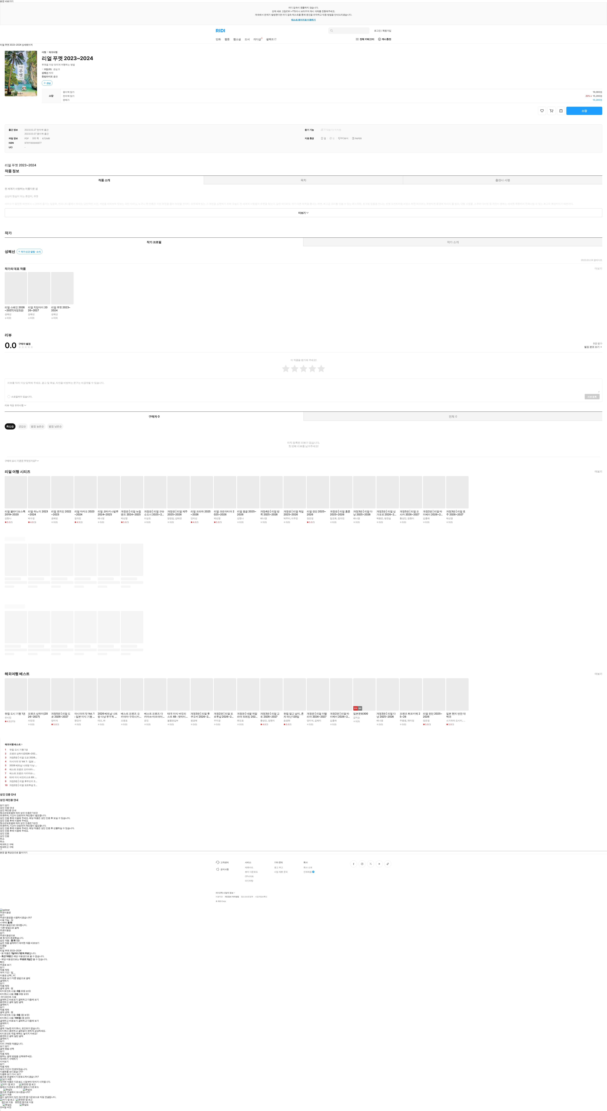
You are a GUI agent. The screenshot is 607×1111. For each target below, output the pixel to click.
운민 (146, 720)
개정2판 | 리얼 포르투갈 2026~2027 (223, 715)
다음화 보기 (5, 1074)
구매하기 (13, 1059)
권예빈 (54, 518)
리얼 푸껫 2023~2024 (60, 309)
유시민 (8, 717)
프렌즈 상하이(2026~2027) (38, 715)
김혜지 (318, 720)
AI (104, 720)
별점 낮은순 (55, 426)
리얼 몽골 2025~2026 (246, 513)
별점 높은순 (37, 426)
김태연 (178, 518)
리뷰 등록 (592, 396)
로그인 (382, 30)
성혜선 (45, 72)
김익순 (356, 717)
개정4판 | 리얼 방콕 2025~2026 (269, 513)
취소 (2, 839)
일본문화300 (360, 713)
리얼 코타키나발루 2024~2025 (108, 513)
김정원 (466, 720)
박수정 (31, 518)
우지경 (217, 720)
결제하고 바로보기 (9, 999)
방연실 (387, 518)
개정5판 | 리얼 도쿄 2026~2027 (60, 715)
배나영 (101, 518)
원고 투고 (278, 867)
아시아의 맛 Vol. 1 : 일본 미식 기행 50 (84, 715)
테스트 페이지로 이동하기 (303, 19)
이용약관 (219, 897)
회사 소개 (308, 867)
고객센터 (225, 862)
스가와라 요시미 (454, 720)
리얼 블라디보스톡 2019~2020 (15, 513)
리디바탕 (249, 880)
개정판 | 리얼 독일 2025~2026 (294, 513)
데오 (100, 720)
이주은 (294, 518)
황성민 (403, 518)
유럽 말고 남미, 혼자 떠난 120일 (294, 715)
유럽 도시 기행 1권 (15, 713)
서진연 (31, 720)
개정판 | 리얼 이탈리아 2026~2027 (317, 715)
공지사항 (225, 869)
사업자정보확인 (261, 897)
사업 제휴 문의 (281, 872)
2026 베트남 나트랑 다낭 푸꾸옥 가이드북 (108, 715)
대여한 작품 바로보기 (29, 943)
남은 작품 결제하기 (9, 943)
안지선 (194, 518)
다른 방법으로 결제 (10, 928)
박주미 (287, 518)
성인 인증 (4, 833)
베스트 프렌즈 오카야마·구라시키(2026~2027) (130, 715)
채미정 (411, 720)
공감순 (22, 426)
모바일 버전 (5, 1107)
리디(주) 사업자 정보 (224, 893)
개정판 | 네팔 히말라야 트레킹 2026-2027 (247, 715)
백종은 (380, 518)
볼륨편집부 (172, 720)
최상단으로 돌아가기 (18, 852)
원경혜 (194, 720)
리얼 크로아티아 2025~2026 (224, 513)
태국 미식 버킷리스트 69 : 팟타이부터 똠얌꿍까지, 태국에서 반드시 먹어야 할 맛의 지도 (177, 715)
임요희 (333, 518)
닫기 (7, 1046)
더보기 (598, 268)
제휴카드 (249, 867)
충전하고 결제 (6, 1002)
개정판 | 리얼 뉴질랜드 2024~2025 (131, 513)
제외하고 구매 (6, 844)
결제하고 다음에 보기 (28, 999)
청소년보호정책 (247, 897)
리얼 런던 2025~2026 (316, 513)
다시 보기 (16, 1074)
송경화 (287, 720)
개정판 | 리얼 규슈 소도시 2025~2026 (154, 513)
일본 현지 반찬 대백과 (456, 715)
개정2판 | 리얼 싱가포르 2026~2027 (386, 513)
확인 (2, 962)
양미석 (54, 720)
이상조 (147, 518)
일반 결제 (18, 1002)
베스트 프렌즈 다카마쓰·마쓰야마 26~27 (154, 715)
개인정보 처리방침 (232, 897)
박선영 (124, 518)
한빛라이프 (47, 76)
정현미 (411, 518)
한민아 (77, 720)
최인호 (240, 720)
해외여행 (53, 52)
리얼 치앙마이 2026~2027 (37, 309)
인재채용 (308, 872)
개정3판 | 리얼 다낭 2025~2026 (362, 513)
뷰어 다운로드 (251, 872)
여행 (44, 52)
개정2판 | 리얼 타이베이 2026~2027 (432, 513)
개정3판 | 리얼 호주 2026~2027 (455, 513)
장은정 (310, 518)
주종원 (403, 720)
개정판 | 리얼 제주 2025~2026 (177, 513)
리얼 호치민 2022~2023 (61, 513)
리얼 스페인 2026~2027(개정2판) (15, 309)
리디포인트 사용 (8, 996)
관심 (48, 83)
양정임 (170, 518)
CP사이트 (249, 876)
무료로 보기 (5, 978)
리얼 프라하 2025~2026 (201, 513)
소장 (584, 110)
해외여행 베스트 (13, 744)
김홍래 (426, 518)
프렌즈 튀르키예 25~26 (410, 715)
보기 (2, 1046)
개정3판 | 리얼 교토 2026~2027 (269, 715)
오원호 (124, 720)
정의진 (77, 518)
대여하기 (4, 1059)
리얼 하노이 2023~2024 (38, 513)
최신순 (10, 426)
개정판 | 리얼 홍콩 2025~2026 (340, 513)
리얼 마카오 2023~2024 (84, 513)
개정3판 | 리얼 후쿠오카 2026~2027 (200, 715)
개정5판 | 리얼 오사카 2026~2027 (409, 513)
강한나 (8, 518)
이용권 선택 (5, 975)
